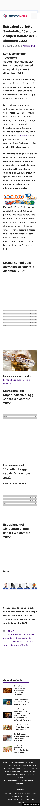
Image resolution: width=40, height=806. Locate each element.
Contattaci (20, 784)
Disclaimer (20, 802)
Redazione (18, 799)
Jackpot (23, 135)
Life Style (10, 631)
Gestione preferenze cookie (31, 804)
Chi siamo (8, 799)
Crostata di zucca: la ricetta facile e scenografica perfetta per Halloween (22, 690)
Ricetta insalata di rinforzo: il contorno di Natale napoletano (22, 727)
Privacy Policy (28, 799)
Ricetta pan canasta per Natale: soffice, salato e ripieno (22, 702)
